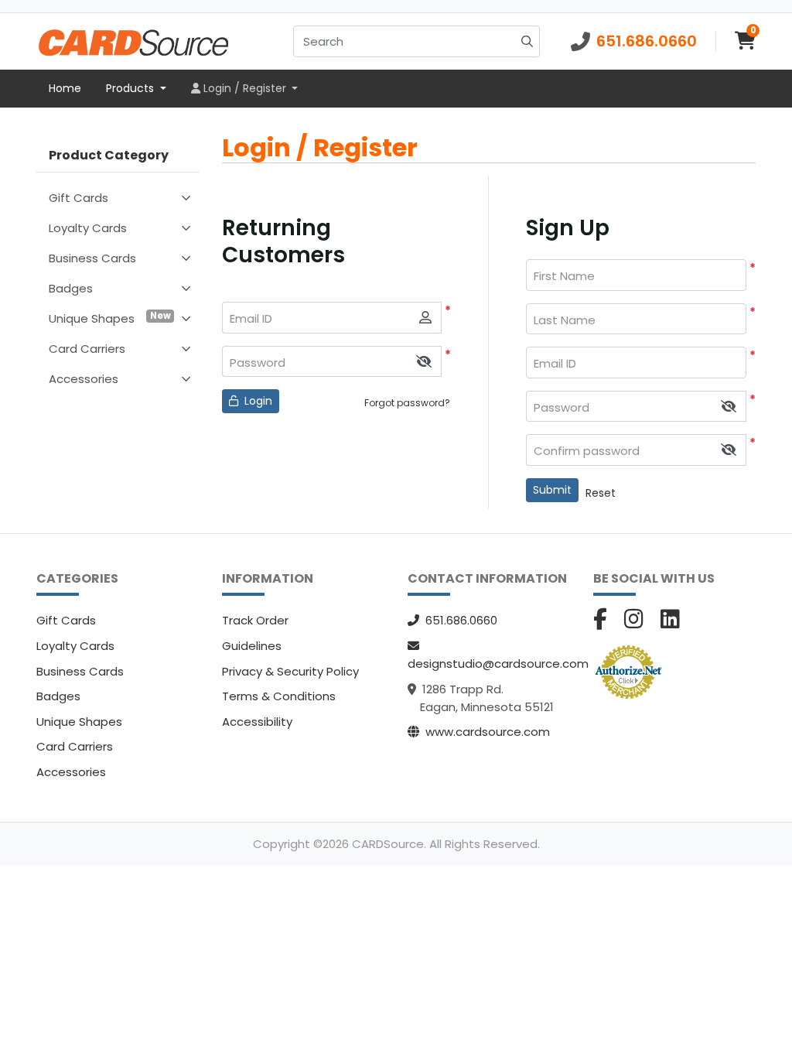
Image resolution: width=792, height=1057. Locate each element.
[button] (424, 362)
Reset (600, 493)
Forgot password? (407, 402)
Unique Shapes (110, 318)
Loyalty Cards (88, 228)
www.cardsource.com (487, 731)
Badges (71, 288)
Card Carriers (87, 348)
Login (256, 401)
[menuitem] (65, 89)
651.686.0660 (461, 620)
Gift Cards (78, 198)
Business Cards (92, 258)
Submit (552, 490)
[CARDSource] (133, 41)
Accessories (83, 379)
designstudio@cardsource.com (498, 663)
